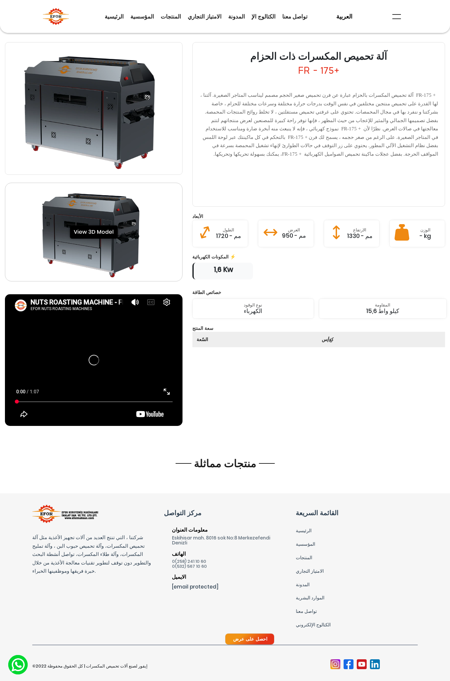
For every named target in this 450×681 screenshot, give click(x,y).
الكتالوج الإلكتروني (313, 624)
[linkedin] (374, 664)
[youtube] (361, 664)
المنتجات (171, 16)
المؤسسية (142, 16)
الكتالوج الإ (264, 16)
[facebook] (348, 664)
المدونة (236, 16)
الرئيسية (114, 16)
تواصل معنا (295, 16)
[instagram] (335, 664)
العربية (344, 16)
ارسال (225, 577)
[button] (396, 16)
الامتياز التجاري (205, 16)
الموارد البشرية (310, 597)
